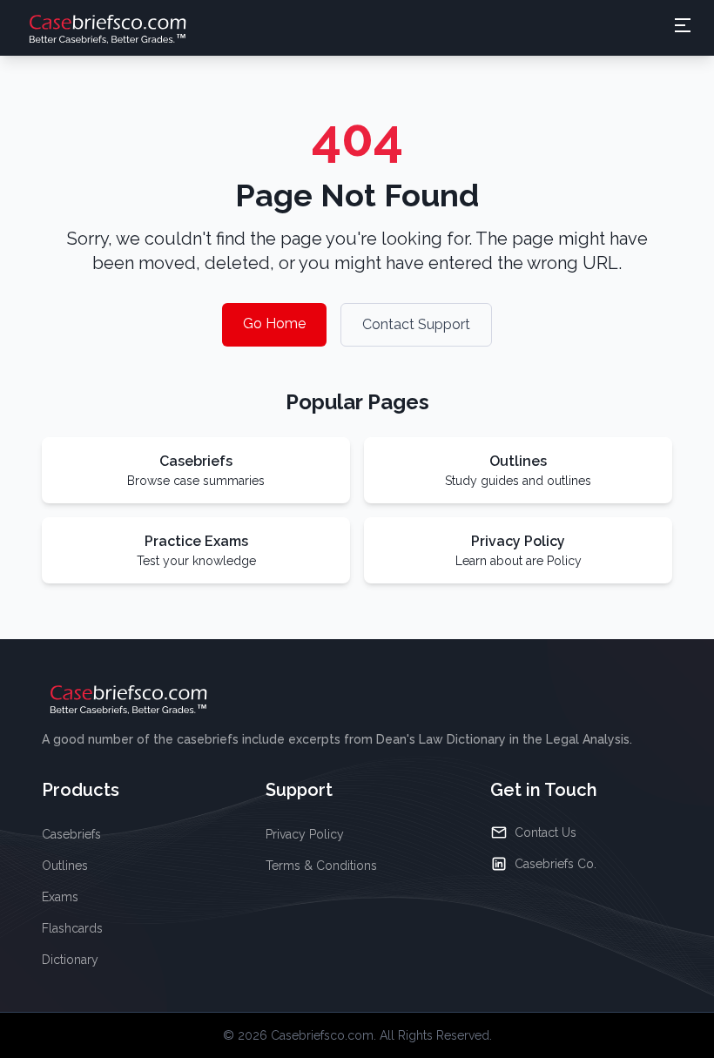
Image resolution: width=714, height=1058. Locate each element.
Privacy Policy (305, 834)
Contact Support (416, 324)
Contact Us (545, 832)
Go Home (274, 323)
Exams (60, 897)
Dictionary (70, 960)
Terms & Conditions (321, 866)
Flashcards (72, 928)
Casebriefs (71, 834)
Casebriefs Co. (555, 864)
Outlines (65, 866)
